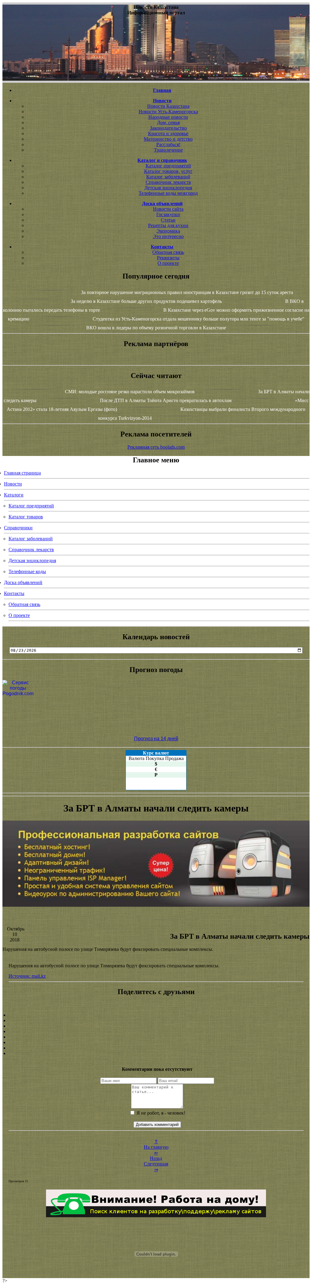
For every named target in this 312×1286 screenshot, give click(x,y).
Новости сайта (168, 209)
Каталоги (13, 494)
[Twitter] (156, 1042)
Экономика (168, 230)
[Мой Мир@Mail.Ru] (156, 1053)
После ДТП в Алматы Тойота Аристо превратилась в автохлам (166, 400)
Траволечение (168, 149)
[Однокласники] (156, 1048)
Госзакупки (168, 214)
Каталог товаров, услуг (168, 171)
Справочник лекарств (168, 182)
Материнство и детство (168, 139)
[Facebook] (156, 1037)
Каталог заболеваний (168, 176)
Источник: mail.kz (27, 976)
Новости (13, 483)
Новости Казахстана (168, 106)
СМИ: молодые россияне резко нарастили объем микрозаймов (130, 391)
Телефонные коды (27, 571)
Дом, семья (168, 122)
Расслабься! (168, 144)
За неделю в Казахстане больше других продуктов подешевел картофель (146, 301)
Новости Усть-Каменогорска (168, 111)
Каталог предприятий (168, 165)
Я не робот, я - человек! (160, 1113)
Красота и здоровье (168, 133)
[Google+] (156, 1020)
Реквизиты (168, 257)
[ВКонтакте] (156, 1031)
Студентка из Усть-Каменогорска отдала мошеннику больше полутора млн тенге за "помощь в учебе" (198, 318)
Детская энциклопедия (168, 187)
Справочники (18, 527)
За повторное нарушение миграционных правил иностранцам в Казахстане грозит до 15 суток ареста (187, 292)
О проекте (168, 263)
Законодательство (168, 128)
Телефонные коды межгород (168, 193)
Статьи (168, 220)
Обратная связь (168, 252)
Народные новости (168, 117)
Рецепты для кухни (168, 225)
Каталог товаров (26, 516)
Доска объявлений (23, 582)
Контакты (14, 593)
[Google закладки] (156, 1026)
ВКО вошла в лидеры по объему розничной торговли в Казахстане (156, 327)
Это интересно (168, 236)
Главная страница (22, 472)
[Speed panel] (156, 1015)
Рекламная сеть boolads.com (156, 447)
